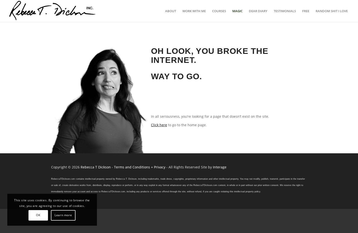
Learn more (63, 215)
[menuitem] (170, 11)
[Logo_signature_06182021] (52, 11)
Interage (219, 167)
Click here (159, 125)
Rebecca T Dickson (96, 167)
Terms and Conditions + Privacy (139, 167)
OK (38, 215)
